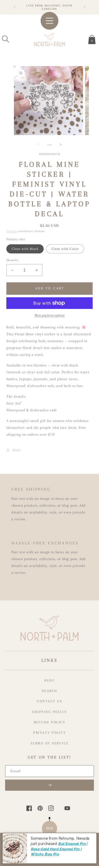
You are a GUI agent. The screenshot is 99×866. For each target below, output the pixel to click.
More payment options (50, 315)
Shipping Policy (49, 712)
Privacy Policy (49, 732)
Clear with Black (25, 249)
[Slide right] (60, 144)
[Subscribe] (49, 785)
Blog (49, 680)
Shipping (11, 231)
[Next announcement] (84, 7)
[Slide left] (38, 144)
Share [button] (16, 450)
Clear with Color (65, 249)
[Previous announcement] (14, 7)
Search (49, 691)
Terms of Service (49, 743)
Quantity (12, 260)
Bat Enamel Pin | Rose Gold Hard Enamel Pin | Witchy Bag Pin (59, 849)
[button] (5, 39)
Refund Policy (49, 722)
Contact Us (49, 701)
